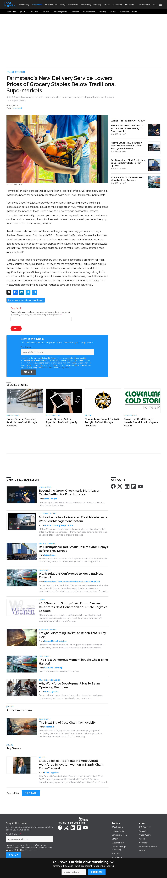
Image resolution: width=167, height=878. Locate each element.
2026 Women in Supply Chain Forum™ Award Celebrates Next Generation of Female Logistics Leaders (73, 607)
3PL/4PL (88, 416)
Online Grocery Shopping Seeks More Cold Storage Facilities (21, 422)
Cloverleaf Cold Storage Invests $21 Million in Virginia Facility (141, 422)
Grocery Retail (53, 416)
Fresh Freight (50, 499)
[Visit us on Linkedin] (127, 486)
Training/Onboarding (49, 680)
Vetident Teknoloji (53, 668)
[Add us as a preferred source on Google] (34, 292)
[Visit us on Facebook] (113, 486)
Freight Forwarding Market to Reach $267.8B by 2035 (72, 635)
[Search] (154, 4)
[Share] (15, 292)
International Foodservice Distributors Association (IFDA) (72, 582)
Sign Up (28, 372)
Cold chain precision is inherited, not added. (59, 671)
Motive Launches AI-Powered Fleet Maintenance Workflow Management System (126, 145)
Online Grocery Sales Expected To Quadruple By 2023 (61, 422)
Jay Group (13, 748)
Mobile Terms (47, 368)
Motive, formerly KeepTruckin (58, 525)
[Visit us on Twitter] (120, 486)
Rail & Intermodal (47, 543)
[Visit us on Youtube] (140, 486)
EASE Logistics (51, 772)
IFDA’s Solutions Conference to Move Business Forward (127, 178)
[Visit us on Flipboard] (133, 486)
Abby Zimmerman (19, 710)
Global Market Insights (55, 641)
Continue (96, 872)
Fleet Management (48, 514)
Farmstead (17, 108)
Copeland (49, 727)
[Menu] (160, 4)
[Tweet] (28, 292)
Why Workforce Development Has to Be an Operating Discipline (69, 685)
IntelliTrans (49, 555)
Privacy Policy (64, 368)
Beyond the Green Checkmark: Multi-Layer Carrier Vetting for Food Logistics (127, 128)
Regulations (45, 487)
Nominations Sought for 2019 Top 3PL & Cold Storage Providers (102, 422)
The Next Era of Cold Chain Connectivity (67, 722)
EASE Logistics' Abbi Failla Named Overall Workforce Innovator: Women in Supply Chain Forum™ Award (71, 764)
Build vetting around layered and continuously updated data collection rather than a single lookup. (71, 504)
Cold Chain (44, 570)
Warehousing (12, 416)
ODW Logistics (51, 691)
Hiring (42, 600)
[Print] (8, 292)
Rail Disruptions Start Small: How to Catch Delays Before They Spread (128, 163)
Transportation (15, 72)
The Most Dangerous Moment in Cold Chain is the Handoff (73, 661)
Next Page (31, 793)
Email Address (28, 347)
